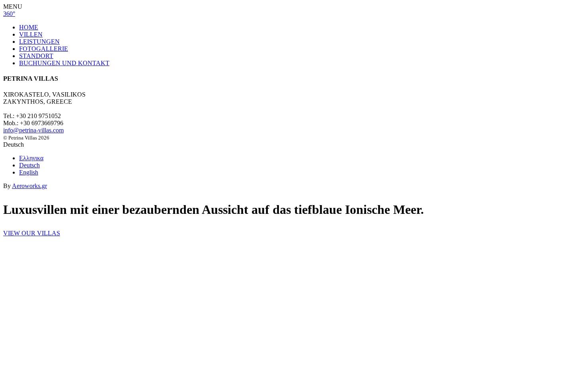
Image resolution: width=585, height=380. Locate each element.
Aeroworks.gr (29, 185)
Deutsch (29, 165)
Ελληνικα (31, 158)
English (28, 172)
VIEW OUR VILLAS (31, 233)
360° (9, 13)
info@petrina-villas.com (33, 130)
